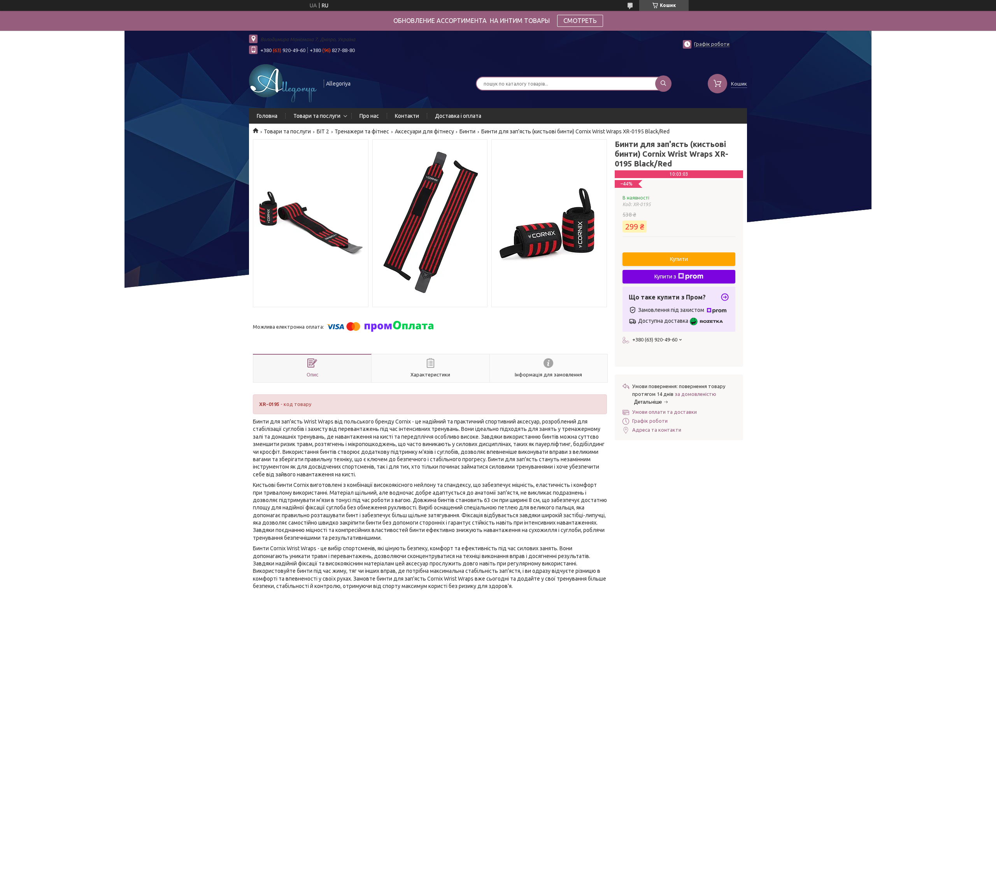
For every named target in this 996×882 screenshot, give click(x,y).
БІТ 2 (323, 131)
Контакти (407, 116)
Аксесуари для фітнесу (424, 131)
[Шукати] (663, 83)
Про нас (369, 116)
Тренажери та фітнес (362, 131)
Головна (267, 116)
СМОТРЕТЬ (580, 20)
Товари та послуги (316, 116)
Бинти (467, 131)
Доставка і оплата (458, 116)
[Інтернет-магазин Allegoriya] (283, 82)
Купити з (665, 276)
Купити (679, 259)
